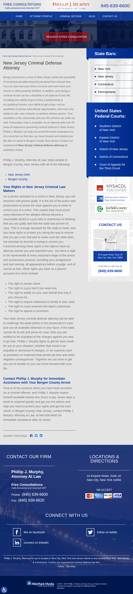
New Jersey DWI (19, 174)
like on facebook (34, 532)
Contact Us (110, 16)
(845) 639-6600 (110, 271)
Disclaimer (60, 588)
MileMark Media (90, 586)
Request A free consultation (66, 36)
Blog (92, 16)
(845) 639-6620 (30, 500)
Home (19, 16)
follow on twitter (107, 532)
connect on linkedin (36, 542)
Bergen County (18, 179)
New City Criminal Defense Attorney (17, 56)
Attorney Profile (41, 16)
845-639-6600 (115, 6)
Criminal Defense (71, 16)
